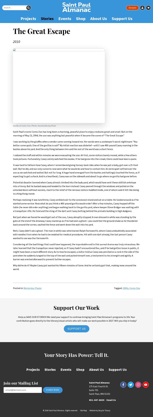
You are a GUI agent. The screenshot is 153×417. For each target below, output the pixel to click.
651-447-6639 (96, 400)
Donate (132, 7)
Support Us (122, 19)
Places (38, 288)
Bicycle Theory (104, 410)
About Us (98, 19)
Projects (28, 19)
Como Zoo (134, 288)
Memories (29, 288)
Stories (47, 19)
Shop (80, 19)
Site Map (83, 410)
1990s (125, 288)
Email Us (111, 400)
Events (64, 19)
